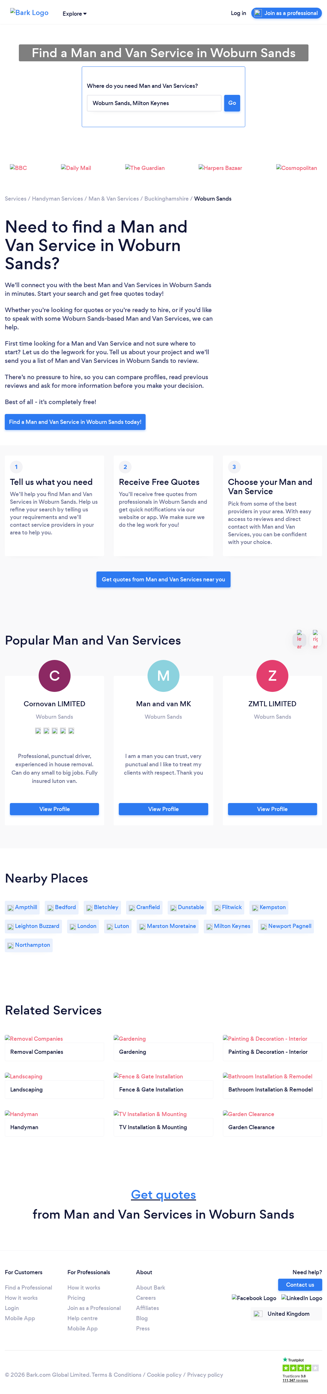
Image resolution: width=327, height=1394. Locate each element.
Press (143, 1328)
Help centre (82, 1318)
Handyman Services (57, 199)
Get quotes (163, 1194)
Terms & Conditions (116, 1375)
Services (16, 199)
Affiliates (147, 1308)
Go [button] (232, 103)
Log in (238, 13)
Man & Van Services (113, 199)
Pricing (76, 1298)
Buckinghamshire (166, 199)
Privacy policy (205, 1375)
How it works (21, 1298)
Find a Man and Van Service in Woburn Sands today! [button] (75, 422)
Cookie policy (164, 1375)
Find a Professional (28, 1287)
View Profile (54, 809)
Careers (146, 1298)
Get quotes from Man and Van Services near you (163, 579)
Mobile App (20, 1318)
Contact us (300, 1285)
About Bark (150, 1287)
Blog (142, 1318)
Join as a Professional (94, 1308)
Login (12, 1308)
